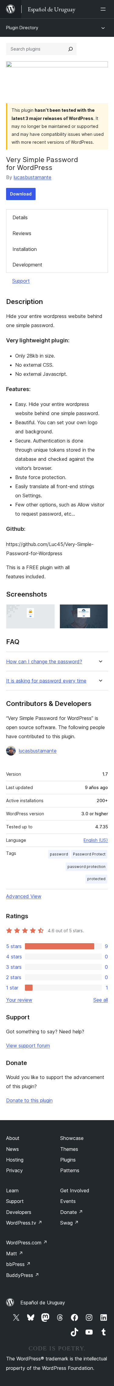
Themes (69, 1149)
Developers (18, 1212)
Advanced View (23, 896)
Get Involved (74, 1190)
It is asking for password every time (46, 681)
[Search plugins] (70, 49)
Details (20, 217)
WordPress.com (26, 1243)
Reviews (21, 233)
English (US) (96, 840)
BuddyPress (22, 1275)
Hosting (14, 1160)
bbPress (18, 1264)
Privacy (14, 1170)
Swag (69, 1223)
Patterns (69, 1170)
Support (21, 281)
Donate (71, 1212)
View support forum (28, 1045)
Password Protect (89, 854)
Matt (14, 1253)
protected (96, 878)
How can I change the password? (44, 662)
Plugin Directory (22, 27)
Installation (24, 249)
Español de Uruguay (42, 1303)
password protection (86, 866)
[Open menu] (104, 9)
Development (27, 265)
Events (68, 1201)
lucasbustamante (32, 177)
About (12, 1138)
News (12, 1149)
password (59, 854)
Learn (12, 1190)
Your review (19, 1000)
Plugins (68, 1160)
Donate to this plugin (29, 1100)
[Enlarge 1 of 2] (46, 612)
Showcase (72, 1138)
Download (21, 193)
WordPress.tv (24, 1223)
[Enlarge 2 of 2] (100, 612)
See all (100, 1000)
